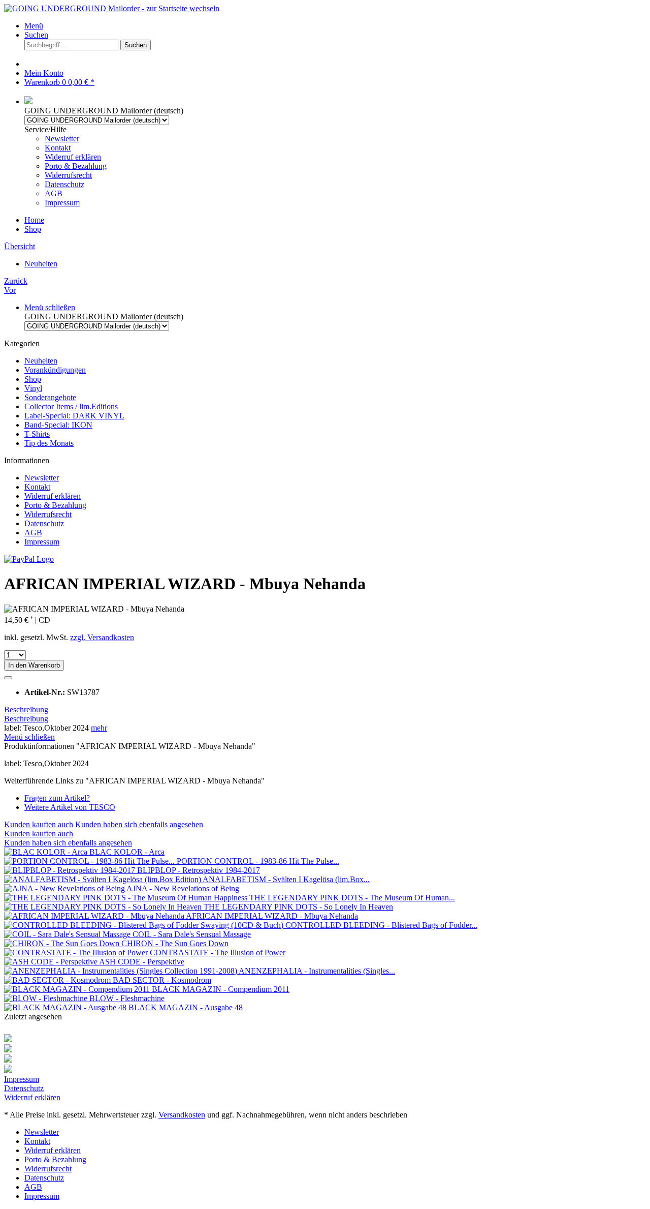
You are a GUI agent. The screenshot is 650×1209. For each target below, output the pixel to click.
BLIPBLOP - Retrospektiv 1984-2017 (198, 870)
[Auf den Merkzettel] (8, 677)
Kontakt (58, 147)
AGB (53, 193)
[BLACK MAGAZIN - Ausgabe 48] (66, 1007)
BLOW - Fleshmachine (127, 998)
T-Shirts (37, 434)
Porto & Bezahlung (76, 166)
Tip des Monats (49, 443)
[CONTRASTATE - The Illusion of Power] (77, 952)
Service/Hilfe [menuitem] (65, 166)
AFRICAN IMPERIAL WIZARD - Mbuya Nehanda (272, 916)
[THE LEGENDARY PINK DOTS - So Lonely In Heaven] (104, 906)
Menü (33, 25)
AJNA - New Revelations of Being (182, 888)
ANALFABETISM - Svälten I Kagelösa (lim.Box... (286, 879)
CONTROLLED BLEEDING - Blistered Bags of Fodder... (381, 925)
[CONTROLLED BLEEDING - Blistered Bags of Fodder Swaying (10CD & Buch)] (144, 925)
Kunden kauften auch (38, 824)
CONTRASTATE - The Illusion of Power (217, 952)
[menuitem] (335, 26)
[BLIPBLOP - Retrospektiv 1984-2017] (70, 870)
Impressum (62, 202)
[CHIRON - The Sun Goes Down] (62, 943)
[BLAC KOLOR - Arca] (46, 852)
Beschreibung (26, 709)
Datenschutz (64, 184)
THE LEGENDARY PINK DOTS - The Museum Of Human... (352, 897)
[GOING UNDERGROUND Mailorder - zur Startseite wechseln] (111, 8)
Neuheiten (40, 360)
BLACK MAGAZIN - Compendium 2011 (220, 989)
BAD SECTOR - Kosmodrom (162, 980)
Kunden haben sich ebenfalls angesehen (139, 824)
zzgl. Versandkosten (102, 637)
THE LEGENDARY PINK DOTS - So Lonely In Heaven (298, 906)
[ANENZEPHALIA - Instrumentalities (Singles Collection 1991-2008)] (121, 970)
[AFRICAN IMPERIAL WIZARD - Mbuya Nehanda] (95, 916)
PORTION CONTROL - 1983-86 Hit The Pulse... (258, 861)
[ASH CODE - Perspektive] (51, 961)
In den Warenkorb (34, 665)
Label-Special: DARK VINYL (74, 415)
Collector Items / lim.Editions (71, 406)
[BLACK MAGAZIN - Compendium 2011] (78, 989)
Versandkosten (181, 1114)
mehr (99, 727)
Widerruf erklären (73, 157)
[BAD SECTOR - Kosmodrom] (58, 980)
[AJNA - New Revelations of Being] (65, 888)
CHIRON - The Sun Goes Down (175, 943)
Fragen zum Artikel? (57, 798)
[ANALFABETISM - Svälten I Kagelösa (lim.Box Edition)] (103, 879)
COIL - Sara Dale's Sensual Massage (192, 934)
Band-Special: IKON (58, 424)
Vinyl (33, 388)
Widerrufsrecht (68, 175)
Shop (32, 379)
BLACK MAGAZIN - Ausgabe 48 (185, 1007)
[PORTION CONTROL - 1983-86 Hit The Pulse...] (90, 861)
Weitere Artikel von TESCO (69, 807)
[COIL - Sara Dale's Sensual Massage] (68, 934)
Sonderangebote (50, 397)
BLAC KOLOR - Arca (127, 852)
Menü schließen (49, 307)
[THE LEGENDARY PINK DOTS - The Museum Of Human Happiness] (126, 897)
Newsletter (62, 138)
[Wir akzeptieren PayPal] (29, 559)
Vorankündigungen (55, 370)
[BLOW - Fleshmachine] (46, 998)
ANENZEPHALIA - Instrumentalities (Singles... (317, 970)
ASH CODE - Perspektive (141, 961)
